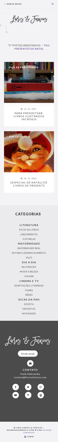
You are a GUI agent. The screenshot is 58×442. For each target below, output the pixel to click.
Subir (30, 436)
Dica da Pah (17, 67)
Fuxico (33, 67)
